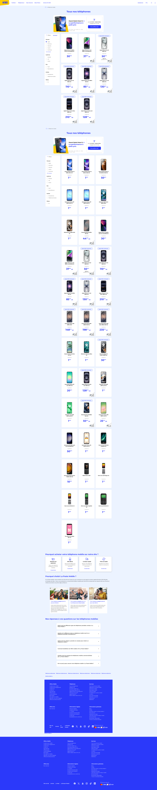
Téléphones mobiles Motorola (73, 673)
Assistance (140, 2)
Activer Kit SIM (47, 2)
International (52, 691)
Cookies (72, 711)
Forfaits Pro (52, 688)
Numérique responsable (94, 718)
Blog (90, 708)
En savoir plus (53, 570)
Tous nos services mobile (94, 686)
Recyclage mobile (93, 690)
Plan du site (46, 783)
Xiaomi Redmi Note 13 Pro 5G (75, 695)
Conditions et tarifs (73, 710)
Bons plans (52, 695)
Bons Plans (37, 2)
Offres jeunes (52, 692)
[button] (78, 676)
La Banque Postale (65, 783)
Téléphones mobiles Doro (106, 673)
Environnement (92, 716)
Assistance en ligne (93, 714)
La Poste (57, 783)
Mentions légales (73, 708)
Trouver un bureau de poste (95, 719)
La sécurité (71, 715)
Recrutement (92, 712)
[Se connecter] (155, 2)
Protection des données (74, 712)
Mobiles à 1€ (72, 687)
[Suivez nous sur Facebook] (73, 726)
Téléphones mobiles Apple (50, 673)
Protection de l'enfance (74, 714)
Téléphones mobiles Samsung (61, 673)
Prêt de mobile (92, 691)
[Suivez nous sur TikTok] (89, 726)
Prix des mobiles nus (73, 688)
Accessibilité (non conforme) (75, 716)
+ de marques (48, 51)
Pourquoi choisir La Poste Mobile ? (96, 711)
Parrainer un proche (93, 696)
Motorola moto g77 (73, 692)
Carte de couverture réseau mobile (96, 715)
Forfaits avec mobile (54, 686)
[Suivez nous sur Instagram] (85, 726)
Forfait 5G (52, 690)
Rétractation (92, 698)
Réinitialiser (55, 35)
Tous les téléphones (73, 686)
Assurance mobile (93, 688)
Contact (57, 726)
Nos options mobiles (54, 696)
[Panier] (151, 2)
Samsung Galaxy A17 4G (74, 690)
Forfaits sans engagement (55, 687)
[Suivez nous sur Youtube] (81, 726)
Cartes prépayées (53, 694)
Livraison (91, 694)
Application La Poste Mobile (95, 687)
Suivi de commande (93, 695)
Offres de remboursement (55, 699)
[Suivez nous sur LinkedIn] (93, 726)
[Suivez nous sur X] (77, 726)
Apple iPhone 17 (72, 694)
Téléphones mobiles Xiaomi (85, 673)
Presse (90, 710)
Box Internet (29, 2)
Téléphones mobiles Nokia (95, 673)
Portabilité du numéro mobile (95, 692)
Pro (146, 2)
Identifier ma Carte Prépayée (56, 698)
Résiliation (91, 699)
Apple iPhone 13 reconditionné (75, 691)
